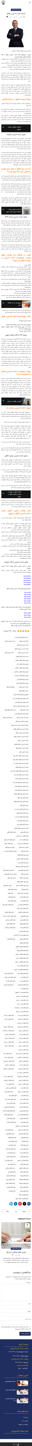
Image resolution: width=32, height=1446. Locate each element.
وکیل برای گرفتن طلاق (8, 870)
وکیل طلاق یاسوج (24, 1191)
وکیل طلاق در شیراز (9, 1046)
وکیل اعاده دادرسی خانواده (16, 134)
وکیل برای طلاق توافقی (23, 855)
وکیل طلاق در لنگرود (10, 1065)
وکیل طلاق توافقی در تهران (21, 954)
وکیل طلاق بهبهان (24, 924)
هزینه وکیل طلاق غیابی (22, 824)
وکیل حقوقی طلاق (12, 889)
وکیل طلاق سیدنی (11, 1103)
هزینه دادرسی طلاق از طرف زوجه (20, 759)
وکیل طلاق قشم (24, 1137)
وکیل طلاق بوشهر (11, 924)
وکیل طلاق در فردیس (23, 1050)
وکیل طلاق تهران (11, 939)
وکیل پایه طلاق (24, 874)
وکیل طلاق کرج (12, 1145)
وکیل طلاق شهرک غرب (23, 1114)
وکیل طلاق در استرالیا (23, 1019)
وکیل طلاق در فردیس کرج (22, 1053)
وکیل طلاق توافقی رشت (22, 966)
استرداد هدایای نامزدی (10, 1381)
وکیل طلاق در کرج (9, 1057)
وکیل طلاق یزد (12, 1191)
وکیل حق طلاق (25, 889)
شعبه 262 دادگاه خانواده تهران (16, 335)
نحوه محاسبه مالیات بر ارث (10, 1400)
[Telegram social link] (11, 1204)
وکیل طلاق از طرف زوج (8, 904)
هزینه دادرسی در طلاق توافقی (21, 744)
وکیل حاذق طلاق (7, 885)
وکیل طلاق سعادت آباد (10, 1099)
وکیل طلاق (10, 893)
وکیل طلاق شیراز (24, 1122)
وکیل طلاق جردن (24, 977)
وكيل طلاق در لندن (23, 840)
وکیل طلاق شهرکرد (8, 1114)
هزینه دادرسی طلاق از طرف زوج (21, 756)
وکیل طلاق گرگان (24, 1156)
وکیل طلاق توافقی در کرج (22, 958)
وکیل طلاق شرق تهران (9, 1107)
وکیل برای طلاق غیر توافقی (22, 866)
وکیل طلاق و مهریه (10, 1183)
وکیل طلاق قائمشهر (23, 1134)
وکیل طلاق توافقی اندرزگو (16, 1252)
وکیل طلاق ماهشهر (23, 1168)
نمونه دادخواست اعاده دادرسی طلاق (19, 725)
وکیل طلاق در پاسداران (23, 1027)
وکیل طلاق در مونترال (9, 1069)
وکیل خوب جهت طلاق (23, 893)
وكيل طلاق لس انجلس (23, 843)
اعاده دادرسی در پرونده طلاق (21, 649)
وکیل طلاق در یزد (10, 1084)
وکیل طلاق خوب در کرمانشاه (21, 1008)
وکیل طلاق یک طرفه (23, 1195)
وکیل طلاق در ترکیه (8, 1027)
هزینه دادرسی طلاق (23, 752)
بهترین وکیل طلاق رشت (22, 679)
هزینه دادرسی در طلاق (23, 740)
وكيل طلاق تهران (24, 832)
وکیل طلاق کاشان (13, 1141)
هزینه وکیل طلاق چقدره (22, 820)
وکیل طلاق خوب (24, 988)
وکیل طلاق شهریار (24, 1118)
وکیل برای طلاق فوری (23, 870)
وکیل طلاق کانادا (24, 1145)
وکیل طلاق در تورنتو (23, 1030)
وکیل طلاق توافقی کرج (23, 973)
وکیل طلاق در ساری (9, 1038)
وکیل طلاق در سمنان (23, 1042)
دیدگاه (28, 1283)
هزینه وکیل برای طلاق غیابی (21, 790)
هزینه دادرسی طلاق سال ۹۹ (21, 779)
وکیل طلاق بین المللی (10, 927)
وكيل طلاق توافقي (11, 832)
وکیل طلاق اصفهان (9, 912)
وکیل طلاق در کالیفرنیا (23, 1057)
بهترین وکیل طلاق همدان (22, 683)
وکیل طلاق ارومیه (12, 901)
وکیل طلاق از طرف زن (23, 904)
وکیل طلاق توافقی (24, 943)
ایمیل (29, 1311)
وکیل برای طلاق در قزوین (22, 859)
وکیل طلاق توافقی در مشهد (21, 962)
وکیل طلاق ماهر (11, 1164)
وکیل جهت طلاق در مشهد (22, 885)
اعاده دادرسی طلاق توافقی (22, 656)
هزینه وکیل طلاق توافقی (22, 813)
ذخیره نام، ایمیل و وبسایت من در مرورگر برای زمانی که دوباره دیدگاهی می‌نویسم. (16, 1328)
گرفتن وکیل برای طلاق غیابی (21, 714)
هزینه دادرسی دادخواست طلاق (21, 736)
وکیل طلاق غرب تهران (23, 1130)
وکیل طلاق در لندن (23, 1065)
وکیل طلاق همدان (10, 1179)
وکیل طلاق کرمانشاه (11, 1149)
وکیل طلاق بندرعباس (10, 920)
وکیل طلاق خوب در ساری (22, 1000)
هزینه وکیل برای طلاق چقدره (21, 786)
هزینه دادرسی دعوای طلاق (22, 748)
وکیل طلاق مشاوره (10, 1168)
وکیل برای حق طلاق (10, 847)
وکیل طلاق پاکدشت (23, 931)
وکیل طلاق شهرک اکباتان (9, 1111)
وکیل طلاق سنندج (24, 1103)
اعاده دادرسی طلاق (9, 653)
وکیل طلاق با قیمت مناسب (9, 916)
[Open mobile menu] (30, 2)
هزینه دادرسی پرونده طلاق (22, 733)
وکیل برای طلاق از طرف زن (10, 851)
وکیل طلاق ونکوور (11, 1187)
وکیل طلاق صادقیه (11, 1122)
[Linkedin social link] (15, 1204)
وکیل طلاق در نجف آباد (22, 1072)
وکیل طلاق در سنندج (9, 1042)
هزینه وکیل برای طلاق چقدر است (20, 782)
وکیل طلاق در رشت (23, 1034)
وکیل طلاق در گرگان (23, 1061)
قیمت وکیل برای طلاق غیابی (21, 702)
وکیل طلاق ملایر (11, 1172)
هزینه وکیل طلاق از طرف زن (21, 809)
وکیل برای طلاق (24, 851)
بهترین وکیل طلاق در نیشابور (21, 672)
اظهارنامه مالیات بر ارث (10, 1390)
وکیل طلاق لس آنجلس (22, 1160)
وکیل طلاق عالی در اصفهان (21, 1126)
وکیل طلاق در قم (8, 1053)
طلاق (19, 10)
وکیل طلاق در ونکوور (9, 1080)
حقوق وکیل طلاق (11, 687)
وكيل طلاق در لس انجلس (22, 836)
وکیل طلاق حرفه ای (10, 981)
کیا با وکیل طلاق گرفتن (10, 710)
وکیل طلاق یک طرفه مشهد (21, 1198)
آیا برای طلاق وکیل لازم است (21, 637)
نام (29, 1304)
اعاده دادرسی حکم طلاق (22, 645)
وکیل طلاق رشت (24, 1088)
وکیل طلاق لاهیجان (11, 1156)
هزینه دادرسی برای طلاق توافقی (20, 729)
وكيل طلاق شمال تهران (9, 840)
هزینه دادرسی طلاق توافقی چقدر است (19, 771)
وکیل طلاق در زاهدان (10, 1034)
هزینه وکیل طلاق (24, 805)
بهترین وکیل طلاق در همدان (21, 675)
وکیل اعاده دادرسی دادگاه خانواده (16, 562)
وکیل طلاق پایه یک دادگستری (21, 935)
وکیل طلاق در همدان (23, 1080)
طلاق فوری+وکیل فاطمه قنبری (21, 694)
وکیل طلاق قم (25, 1141)
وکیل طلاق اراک (11, 897)
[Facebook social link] (29, 1204)
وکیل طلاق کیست (24, 1153)
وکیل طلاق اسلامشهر (23, 912)
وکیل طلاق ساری (24, 1099)
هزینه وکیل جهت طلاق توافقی (21, 801)
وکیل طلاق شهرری (24, 1111)
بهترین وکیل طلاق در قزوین (21, 660)
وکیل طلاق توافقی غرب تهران (21, 969)
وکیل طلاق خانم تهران (23, 985)
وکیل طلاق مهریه (24, 1176)
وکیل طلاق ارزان (24, 901)
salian (21, 17)
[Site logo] (3, 2)
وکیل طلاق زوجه (13, 1095)
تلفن (23, 566)
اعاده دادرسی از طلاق (10, 641)
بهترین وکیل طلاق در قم (22, 664)
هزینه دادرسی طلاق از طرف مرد (21, 763)
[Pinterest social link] (20, 1204)
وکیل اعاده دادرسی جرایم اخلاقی (16, 456)
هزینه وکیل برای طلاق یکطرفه (21, 794)
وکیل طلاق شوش (11, 1118)
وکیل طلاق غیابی (9, 1130)
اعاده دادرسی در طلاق (23, 653)
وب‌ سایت (28, 1319)
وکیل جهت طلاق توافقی (22, 882)
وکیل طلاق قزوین (10, 1134)
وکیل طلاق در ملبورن (23, 1069)
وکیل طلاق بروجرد (24, 920)
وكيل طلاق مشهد (9, 843)
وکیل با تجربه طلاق (23, 847)
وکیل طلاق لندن (9, 1160)
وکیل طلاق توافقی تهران (22, 950)
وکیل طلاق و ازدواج (23, 1183)
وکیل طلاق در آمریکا (9, 1015)
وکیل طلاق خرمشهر (8, 985)
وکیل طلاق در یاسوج (23, 1084)
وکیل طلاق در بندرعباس (22, 1023)
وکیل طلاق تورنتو (9, 973)
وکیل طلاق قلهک (12, 1137)
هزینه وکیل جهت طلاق (22, 798)
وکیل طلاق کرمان (24, 1149)
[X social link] (24, 1204)
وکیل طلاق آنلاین (24, 897)
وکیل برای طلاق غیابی (23, 863)
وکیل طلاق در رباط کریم (8, 1030)
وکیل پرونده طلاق (24, 878)
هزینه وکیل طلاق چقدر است (21, 817)
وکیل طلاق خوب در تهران (22, 996)
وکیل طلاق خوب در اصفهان (21, 992)
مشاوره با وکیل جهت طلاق (22, 721)
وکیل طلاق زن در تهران (22, 1092)
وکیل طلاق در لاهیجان (9, 1061)
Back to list (16, 1211)
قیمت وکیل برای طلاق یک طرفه (20, 706)
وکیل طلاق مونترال (11, 1176)
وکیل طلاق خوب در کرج (22, 1004)
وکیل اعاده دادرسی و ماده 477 (16, 217)
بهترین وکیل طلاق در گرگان (21, 668)
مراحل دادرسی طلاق (7, 717)
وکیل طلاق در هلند (8, 1076)
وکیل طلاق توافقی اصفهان (22, 947)
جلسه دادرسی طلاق (23, 687)
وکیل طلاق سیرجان (23, 1107)
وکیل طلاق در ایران (9, 1019)
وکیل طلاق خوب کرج (23, 1015)
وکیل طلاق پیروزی (24, 939)
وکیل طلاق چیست (24, 981)
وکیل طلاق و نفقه (24, 1187)
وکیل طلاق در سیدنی (23, 1046)
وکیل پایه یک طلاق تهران (10, 874)
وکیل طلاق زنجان (9, 1092)
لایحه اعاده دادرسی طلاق (22, 717)
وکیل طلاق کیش (11, 1153)
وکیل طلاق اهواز (24, 916)
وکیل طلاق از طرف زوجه (22, 908)
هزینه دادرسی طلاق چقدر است (21, 775)
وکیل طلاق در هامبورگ (22, 1076)
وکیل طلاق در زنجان (23, 1038)
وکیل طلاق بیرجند (24, 927)
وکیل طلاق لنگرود (24, 1164)
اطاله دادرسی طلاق (24, 641)
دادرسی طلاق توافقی (23, 691)
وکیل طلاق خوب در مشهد (22, 1011)
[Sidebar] (30, 436)
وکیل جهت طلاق (11, 878)
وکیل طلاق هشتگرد (23, 1179)
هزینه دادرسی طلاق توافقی (22, 767)
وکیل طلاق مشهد (24, 1172)
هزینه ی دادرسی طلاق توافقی (21, 828)
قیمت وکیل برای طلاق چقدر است (20, 698)
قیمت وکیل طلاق (24, 710)
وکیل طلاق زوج (24, 1095)
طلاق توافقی (15, 10)
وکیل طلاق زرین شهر (11, 1088)
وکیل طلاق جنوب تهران (10, 977)
